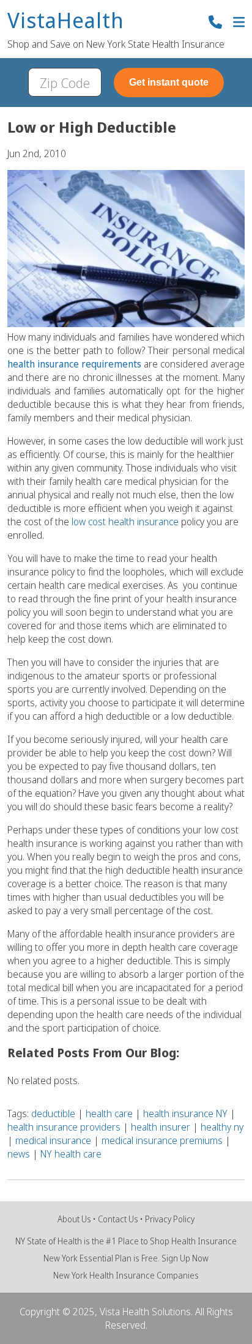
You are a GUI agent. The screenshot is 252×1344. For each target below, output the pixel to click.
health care (109, 1113)
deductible (53, 1113)
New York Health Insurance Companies (126, 1275)
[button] (239, 23)
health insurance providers (63, 1127)
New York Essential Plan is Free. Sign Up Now (126, 1258)
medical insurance (53, 1140)
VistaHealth (65, 21)
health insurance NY (185, 1113)
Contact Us (118, 1219)
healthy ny (222, 1127)
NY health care (71, 1154)
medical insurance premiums (162, 1140)
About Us (74, 1219)
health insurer (160, 1127)
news (18, 1154)
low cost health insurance (125, 521)
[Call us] (215, 23)
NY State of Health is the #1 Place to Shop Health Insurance (126, 1241)
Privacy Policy (170, 1219)
